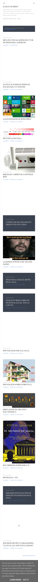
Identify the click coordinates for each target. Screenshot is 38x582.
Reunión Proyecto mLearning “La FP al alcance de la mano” (18, 544)
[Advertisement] (19, 63)
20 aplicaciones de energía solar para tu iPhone (16, 85)
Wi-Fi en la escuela (12, 138)
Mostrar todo (10, 29)
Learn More (15, 580)
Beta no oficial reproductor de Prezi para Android (18, 41)
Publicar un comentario (16, 89)
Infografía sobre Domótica (17, 384)
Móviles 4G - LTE (10, 477)
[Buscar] (34, 3)
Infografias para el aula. (16, 350)
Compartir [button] (6, 45)
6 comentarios (14, 45)
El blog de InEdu (10, 7)
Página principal (9, 19)
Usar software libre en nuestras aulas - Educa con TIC (18, 302)
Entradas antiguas (29, 555)
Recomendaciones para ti (16, 465)
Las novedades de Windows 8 (17, 119)
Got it (26, 580)
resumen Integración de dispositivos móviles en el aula (18, 495)
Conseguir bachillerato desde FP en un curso (18, 223)
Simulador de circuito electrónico (15, 410)
